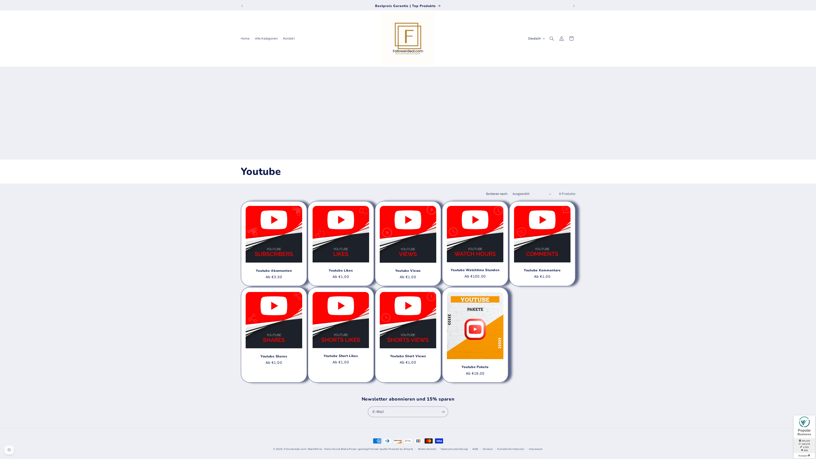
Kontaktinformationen (510, 449)
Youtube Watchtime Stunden (475, 270)
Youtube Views (408, 271)
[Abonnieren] (443, 412)
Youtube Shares (273, 356)
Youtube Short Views (408, 356)
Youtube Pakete (475, 367)
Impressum (536, 449)
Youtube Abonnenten (274, 271)
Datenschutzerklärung (454, 449)
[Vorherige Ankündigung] (242, 6)
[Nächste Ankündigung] (574, 6)
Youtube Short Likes (341, 356)
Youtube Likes (341, 271)
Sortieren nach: (497, 194)
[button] (552, 38)
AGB (475, 449)
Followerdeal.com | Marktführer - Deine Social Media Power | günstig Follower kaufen (336, 449)
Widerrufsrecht (427, 449)
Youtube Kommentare (542, 270)
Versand (488, 449)
